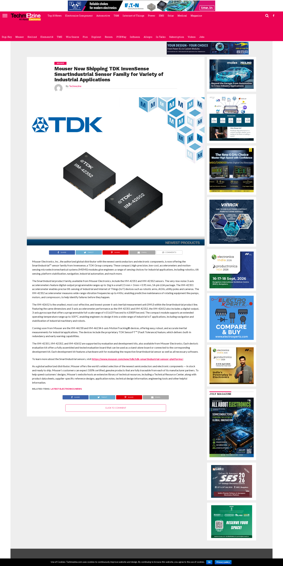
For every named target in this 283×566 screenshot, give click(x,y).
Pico (85, 36)
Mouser (19, 36)
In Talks (161, 36)
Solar (171, 15)
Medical (182, 15)
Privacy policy (223, 562)
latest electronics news (66, 389)
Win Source (72, 36)
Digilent (96, 36)
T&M (116, 15)
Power (151, 15)
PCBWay (121, 36)
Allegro (148, 36)
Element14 (46, 36)
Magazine (196, 15)
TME (59, 36)
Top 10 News (55, 15)
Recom (109, 36)
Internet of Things (133, 15)
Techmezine (75, 86)
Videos (192, 36)
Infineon (135, 36)
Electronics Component (79, 15)
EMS (161, 15)
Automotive (103, 15)
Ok (209, 562)
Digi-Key (7, 36)
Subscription (176, 36)
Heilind (32, 36)
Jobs (201, 36)
